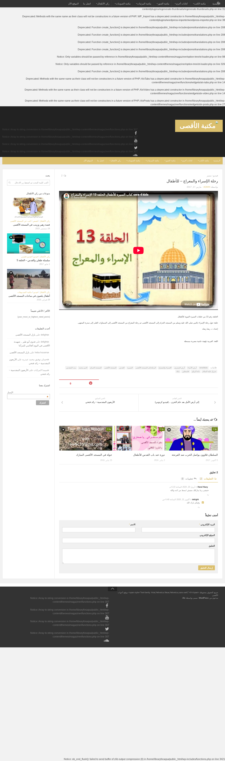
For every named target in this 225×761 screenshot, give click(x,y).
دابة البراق (196, 371)
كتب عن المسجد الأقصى (20, 221)
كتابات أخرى (182, 3)
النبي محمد (83, 368)
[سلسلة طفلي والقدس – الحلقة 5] (28, 243)
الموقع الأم (73, 3)
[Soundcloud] (136, 155)
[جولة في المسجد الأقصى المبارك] (85, 438)
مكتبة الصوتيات (123, 3)
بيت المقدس (71, 368)
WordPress (204, 598)
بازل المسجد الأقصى (25, 334)
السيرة (130, 368)
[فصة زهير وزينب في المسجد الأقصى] (28, 208)
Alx (183, 598)
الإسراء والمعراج (165, 368)
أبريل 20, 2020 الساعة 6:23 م (183, 487)
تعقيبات (187, 478)
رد (208, 494)
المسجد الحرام (95, 368)
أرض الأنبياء (192, 368)
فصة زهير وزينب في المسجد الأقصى (31, 224)
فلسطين (185, 371)
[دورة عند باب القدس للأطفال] (138, 438)
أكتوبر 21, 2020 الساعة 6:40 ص (176, 499)
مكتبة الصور (163, 3)
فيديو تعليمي (26, 256)
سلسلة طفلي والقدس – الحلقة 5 (33, 260)
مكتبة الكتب (200, 3)
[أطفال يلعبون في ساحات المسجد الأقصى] (28, 279)
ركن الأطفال (103, 3)
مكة (177, 371)
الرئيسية (216, 160)
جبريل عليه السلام (209, 371)
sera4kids (203, 368)
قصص (35, 221)
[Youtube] (136, 140)
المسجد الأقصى (110, 368)
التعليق (212, 546)
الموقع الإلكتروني (207, 535)
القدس (121, 368)
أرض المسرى (179, 368)
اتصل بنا (87, 3)
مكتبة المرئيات (144, 3)
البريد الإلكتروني (207, 524)
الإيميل (27, 392)
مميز (209, 175)
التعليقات (206, 478)
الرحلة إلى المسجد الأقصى (146, 368)
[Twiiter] (136, 148)
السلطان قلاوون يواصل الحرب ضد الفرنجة (195, 454)
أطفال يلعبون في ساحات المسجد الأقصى (29, 296)
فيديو (215, 175)
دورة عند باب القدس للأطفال (149, 454)
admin (206, 187)
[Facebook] (136, 133)
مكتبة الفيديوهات (24, 292)
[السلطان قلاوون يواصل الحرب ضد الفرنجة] (191, 438)
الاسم (132, 524)
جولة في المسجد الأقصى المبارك (94, 454)
